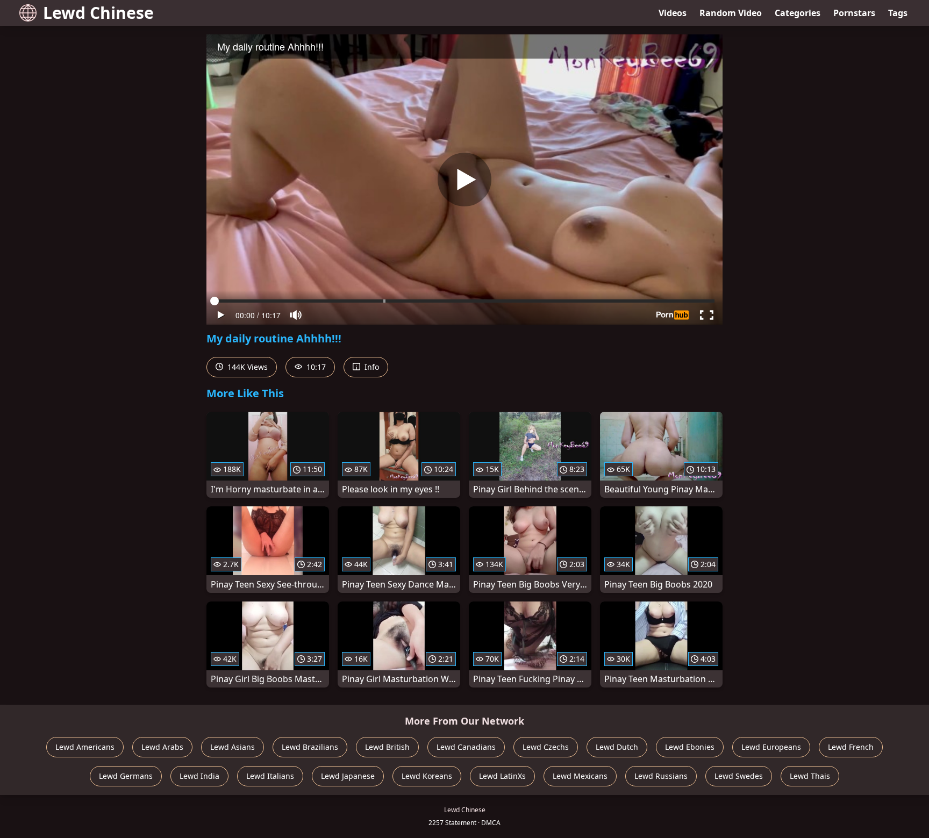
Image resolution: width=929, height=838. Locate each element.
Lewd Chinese (98, 13)
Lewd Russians (661, 776)
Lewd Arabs (162, 747)
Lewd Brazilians (310, 747)
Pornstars (854, 13)
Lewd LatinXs (502, 776)
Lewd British (387, 747)
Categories (797, 13)
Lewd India (199, 776)
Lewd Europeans (771, 747)
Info (370, 367)
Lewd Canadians (466, 747)
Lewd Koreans (427, 776)
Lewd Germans (126, 776)
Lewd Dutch (617, 747)
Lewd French (851, 747)
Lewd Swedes (738, 776)
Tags (897, 13)
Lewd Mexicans (580, 776)
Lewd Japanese (348, 776)
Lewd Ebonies (689, 747)
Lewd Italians (270, 776)
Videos (673, 13)
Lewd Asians (232, 747)
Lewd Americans (85, 747)
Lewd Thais (810, 776)
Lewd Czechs (546, 747)
